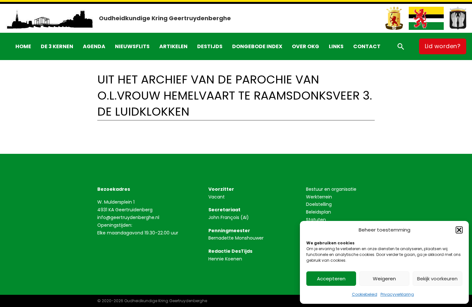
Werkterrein (319, 197)
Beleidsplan (318, 212)
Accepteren (331, 278)
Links (336, 46)
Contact (366, 46)
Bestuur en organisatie (331, 189)
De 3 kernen (57, 46)
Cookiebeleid (364, 294)
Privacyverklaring (397, 294)
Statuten (316, 219)
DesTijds (210, 46)
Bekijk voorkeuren (437, 278)
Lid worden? (443, 46)
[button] (459, 230)
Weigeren (384, 278)
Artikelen (173, 46)
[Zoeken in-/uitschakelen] (400, 46)
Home (23, 46)
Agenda (94, 46)
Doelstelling (319, 204)
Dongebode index (257, 46)
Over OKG (305, 46)
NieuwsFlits (132, 46)
